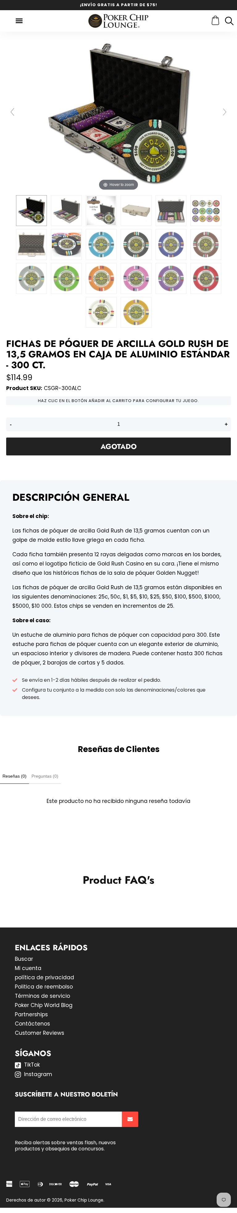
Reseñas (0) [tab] (14, 776)
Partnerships (31, 1014)
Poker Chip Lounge (83, 1200)
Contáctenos (32, 1023)
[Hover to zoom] (118, 114)
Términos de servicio (42, 996)
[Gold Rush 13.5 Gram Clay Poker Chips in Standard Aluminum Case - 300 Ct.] (31, 210)
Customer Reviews (39, 1033)
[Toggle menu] (19, 21)
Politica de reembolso (44, 986)
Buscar (24, 959)
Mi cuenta (28, 968)
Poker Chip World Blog (44, 1005)
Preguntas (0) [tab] (44, 776)
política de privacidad (44, 977)
